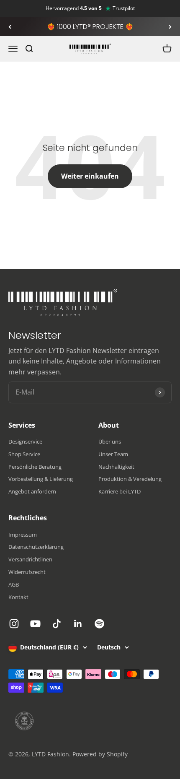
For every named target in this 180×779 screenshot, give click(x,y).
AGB (13, 584)
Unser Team (113, 454)
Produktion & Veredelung (130, 479)
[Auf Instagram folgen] (14, 623)
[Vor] (170, 26)
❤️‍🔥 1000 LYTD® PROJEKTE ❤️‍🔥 (90, 26)
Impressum (22, 534)
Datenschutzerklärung (36, 546)
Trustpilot (124, 8)
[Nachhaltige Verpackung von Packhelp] (90, 721)
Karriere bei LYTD (119, 491)
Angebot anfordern (32, 491)
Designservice (25, 441)
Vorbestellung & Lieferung (40, 479)
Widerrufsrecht (27, 572)
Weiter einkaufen (90, 176)
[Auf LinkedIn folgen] (78, 623)
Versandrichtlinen (30, 559)
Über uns (109, 441)
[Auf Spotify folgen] (99, 623)
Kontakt (18, 597)
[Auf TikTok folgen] (56, 623)
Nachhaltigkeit (116, 466)
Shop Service (24, 454)
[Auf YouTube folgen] (35, 623)
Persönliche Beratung (35, 466)
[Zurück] (9, 26)
